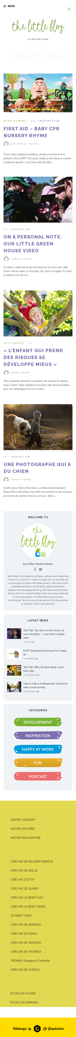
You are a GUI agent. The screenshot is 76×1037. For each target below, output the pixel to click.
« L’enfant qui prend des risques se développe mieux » (33, 357)
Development (15, 121)
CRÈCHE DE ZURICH (25, 969)
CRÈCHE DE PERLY (24, 933)
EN (33, 121)
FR (30, 343)
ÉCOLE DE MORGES (24, 1002)
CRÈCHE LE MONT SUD (27, 897)
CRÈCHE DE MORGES (26, 924)
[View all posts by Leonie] (7, 258)
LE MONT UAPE (21, 915)
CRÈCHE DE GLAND (24, 888)
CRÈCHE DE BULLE (24, 870)
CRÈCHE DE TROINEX (26, 951)
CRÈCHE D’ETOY (22, 879)
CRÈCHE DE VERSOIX (26, 942)
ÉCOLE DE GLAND (23, 993)
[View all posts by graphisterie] (7, 479)
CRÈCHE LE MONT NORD (28, 906)
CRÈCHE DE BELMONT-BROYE (32, 861)
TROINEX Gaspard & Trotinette (30, 960)
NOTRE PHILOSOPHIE (26, 837)
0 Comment (33, 143)
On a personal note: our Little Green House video (33, 243)
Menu (11, 6)
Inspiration (49, 121)
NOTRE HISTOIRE (23, 828)
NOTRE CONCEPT (23, 819)
